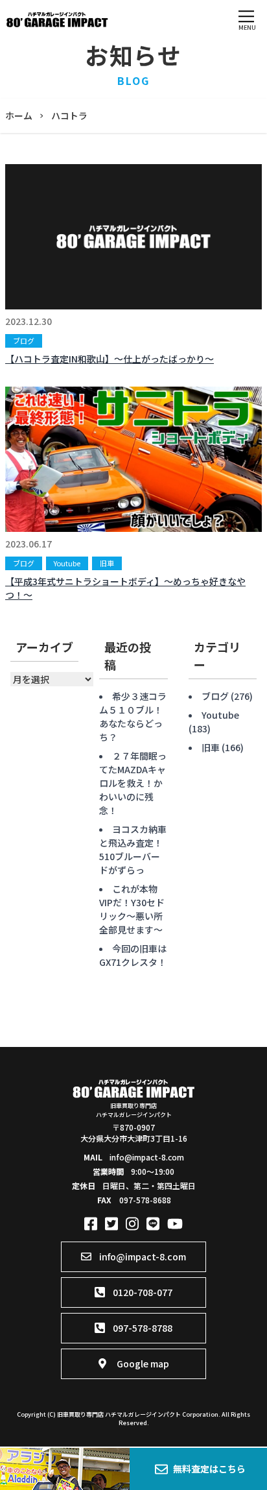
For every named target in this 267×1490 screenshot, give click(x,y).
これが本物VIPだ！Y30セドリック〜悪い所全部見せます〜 (132, 909)
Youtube (67, 563)
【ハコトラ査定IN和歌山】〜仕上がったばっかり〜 (109, 358)
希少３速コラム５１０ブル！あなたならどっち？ (133, 716)
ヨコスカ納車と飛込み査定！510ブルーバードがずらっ (133, 849)
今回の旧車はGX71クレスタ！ (133, 955)
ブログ (23, 340)
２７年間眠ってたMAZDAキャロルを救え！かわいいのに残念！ (133, 783)
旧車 (107, 563)
